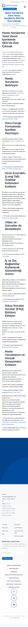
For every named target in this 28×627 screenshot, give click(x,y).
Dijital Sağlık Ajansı (14, 568)
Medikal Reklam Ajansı (14, 587)
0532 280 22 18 (23, 1)
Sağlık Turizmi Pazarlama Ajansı (14, 584)
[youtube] (14, 605)
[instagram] (14, 598)
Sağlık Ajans (16, 617)
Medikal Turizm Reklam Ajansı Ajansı (14, 574)
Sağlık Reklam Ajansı (14, 577)
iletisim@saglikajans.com (15, 1)
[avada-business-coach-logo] (10, 4)
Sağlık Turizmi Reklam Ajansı (14, 565)
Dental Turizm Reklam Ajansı (14, 581)
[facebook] (14, 592)
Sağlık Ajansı (14, 571)
